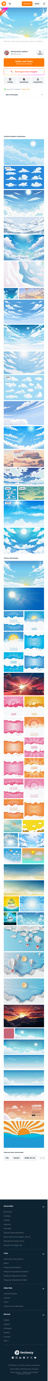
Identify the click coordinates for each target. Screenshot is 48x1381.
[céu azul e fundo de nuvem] (23, 202)
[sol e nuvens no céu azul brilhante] (23, 539)
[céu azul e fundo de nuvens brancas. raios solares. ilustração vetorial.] (16, 1147)
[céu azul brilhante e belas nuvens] (23, 273)
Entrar (37, 4)
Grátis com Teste (24, 62)
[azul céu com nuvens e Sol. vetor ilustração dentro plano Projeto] (12, 1067)
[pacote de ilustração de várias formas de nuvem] (10, 503)
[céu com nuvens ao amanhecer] (16, 303)
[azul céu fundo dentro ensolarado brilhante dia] (18, 1288)
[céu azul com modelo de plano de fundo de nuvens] (23, 565)
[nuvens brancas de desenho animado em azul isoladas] (23, 398)
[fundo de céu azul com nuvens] (23, 373)
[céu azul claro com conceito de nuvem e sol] (23, 598)
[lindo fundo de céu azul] (23, 348)
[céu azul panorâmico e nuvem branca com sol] (23, 151)
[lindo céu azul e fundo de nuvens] (11, 292)
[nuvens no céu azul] (23, 224)
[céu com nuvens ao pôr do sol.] (23, 468)
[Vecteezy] (3, 3)
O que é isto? (25, 89)
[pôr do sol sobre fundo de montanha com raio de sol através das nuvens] (23, 1259)
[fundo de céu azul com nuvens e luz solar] (23, 448)
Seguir (40, 54)
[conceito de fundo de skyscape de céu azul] (23, 246)
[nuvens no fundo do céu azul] (17, 518)
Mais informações (12, 94)
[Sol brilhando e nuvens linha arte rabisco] (15, 1083)
